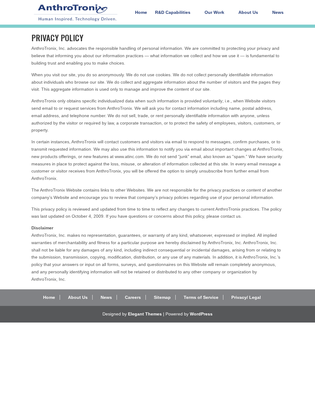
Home (141, 12)
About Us (248, 12)
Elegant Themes (145, 313)
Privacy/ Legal (246, 297)
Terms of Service (201, 297)
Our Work (214, 12)
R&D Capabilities (172, 12)
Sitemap (162, 297)
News (278, 12)
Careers (133, 297)
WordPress (201, 313)
